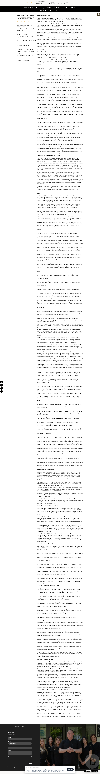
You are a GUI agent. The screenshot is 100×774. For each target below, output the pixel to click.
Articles (26, 15)
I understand (70, 769)
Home (18, 15)
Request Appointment (52, 3)
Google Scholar (16, 767)
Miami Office (11, 732)
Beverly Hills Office (13, 734)
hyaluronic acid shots (42, 475)
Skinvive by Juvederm (42, 403)
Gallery (22, 15)
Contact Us (59, 3)
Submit (30, 763)
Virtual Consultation (67, 3)
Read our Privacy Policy (56, 771)
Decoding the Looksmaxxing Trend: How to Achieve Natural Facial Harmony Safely (25, 25)
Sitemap (20, 767)
